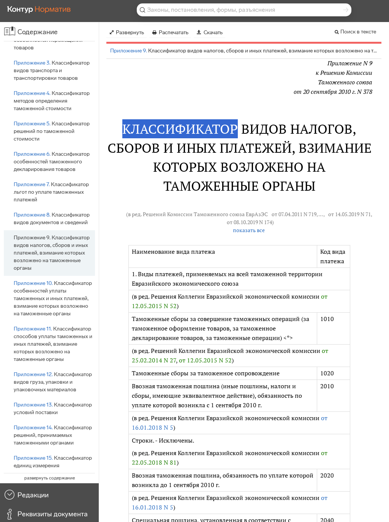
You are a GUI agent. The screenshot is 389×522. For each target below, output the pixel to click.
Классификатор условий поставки (53, 409)
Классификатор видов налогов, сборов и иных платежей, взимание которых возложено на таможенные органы (52, 252)
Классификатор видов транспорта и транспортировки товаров (52, 70)
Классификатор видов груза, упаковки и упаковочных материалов (53, 382)
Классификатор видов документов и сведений (52, 219)
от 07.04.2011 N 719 (294, 214)
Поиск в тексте (358, 31)
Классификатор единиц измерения (53, 462)
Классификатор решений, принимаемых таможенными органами (53, 435)
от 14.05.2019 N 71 (349, 214)
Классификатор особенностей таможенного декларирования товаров (52, 161)
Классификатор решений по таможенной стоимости (52, 131)
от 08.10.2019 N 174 (249, 222)
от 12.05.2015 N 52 (205, 360)
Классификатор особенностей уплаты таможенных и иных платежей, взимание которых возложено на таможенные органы (53, 298)
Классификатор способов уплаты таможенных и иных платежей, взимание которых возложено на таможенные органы (53, 344)
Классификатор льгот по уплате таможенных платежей (51, 192)
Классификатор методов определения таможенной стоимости (52, 101)
